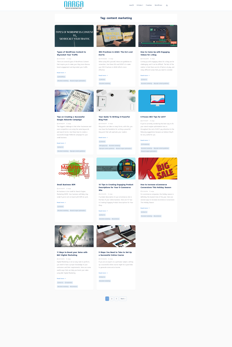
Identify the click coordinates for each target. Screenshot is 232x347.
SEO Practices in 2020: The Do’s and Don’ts (116, 53)
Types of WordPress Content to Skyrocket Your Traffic (71, 53)
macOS (131, 5)
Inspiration (69, 282)
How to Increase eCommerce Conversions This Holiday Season (156, 186)
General (103, 142)
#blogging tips (103, 146)
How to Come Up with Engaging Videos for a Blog (155, 53)
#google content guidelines (161, 83)
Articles (139, 5)
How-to (145, 79)
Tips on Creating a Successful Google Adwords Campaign (71, 118)
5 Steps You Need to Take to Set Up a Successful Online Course (115, 254)
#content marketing (63, 81)
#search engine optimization (77, 81)
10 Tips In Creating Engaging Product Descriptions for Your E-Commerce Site (116, 187)
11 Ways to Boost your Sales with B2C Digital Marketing (72, 254)
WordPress (158, 5)
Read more (60, 72)
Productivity (146, 144)
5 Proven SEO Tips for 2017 (153, 116)
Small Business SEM (66, 184)
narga (69, 59)
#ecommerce (115, 219)
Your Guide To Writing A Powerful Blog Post (114, 118)
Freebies (149, 5)
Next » (123, 298)
